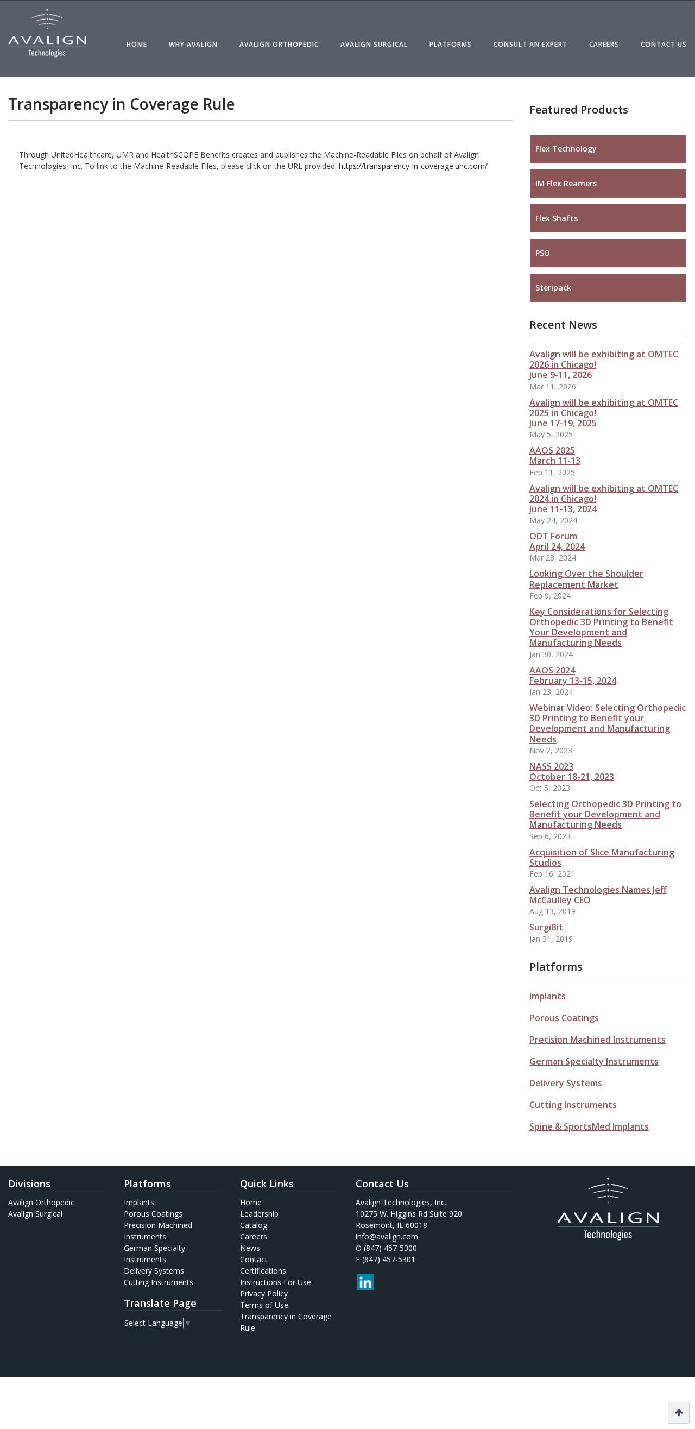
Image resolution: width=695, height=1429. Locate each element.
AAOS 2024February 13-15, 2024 (572, 675)
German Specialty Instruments (594, 1061)
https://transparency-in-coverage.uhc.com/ (413, 166)
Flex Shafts (556, 218)
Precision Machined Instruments (597, 1040)
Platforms (450, 44)
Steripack (553, 287)
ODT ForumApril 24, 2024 (557, 541)
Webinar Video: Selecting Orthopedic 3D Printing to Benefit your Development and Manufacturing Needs (607, 723)
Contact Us (664, 44)
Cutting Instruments (573, 1105)
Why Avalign (193, 44)
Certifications (263, 1271)
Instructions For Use (275, 1282)
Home (137, 44)
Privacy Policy (264, 1293)
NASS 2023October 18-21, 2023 (571, 771)
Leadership (259, 1213)
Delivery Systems (565, 1083)
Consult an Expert (530, 44)
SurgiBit (546, 927)
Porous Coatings (564, 1018)
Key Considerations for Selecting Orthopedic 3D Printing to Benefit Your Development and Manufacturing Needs (601, 627)
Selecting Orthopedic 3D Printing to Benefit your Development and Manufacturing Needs (605, 814)
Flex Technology (566, 148)
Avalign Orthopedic (279, 44)
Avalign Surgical (374, 44)
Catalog (253, 1225)
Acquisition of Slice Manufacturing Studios (601, 857)
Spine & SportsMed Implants (589, 1126)
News (250, 1248)
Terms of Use (264, 1305)
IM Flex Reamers (566, 183)
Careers (604, 44)
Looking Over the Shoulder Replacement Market (586, 579)
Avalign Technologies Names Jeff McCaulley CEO (598, 895)
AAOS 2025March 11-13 (554, 455)
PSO (542, 253)
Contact (254, 1259)
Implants (547, 996)
